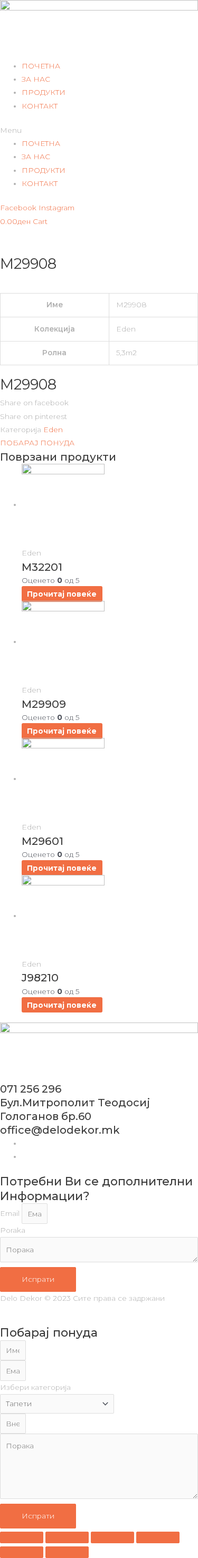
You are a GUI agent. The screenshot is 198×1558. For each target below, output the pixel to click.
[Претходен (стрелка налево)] (21, 1552)
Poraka (12, 1230)
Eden (53, 429)
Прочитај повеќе (62, 594)
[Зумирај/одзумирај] (21, 1537)
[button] (99, 130)
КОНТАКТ (40, 106)
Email (11, 1214)
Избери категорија (35, 1387)
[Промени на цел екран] (67, 1537)
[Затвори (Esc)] (158, 1537)
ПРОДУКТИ (43, 92)
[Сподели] (112, 1537)
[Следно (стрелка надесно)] (67, 1552)
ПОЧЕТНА (41, 66)
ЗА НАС (36, 79)
